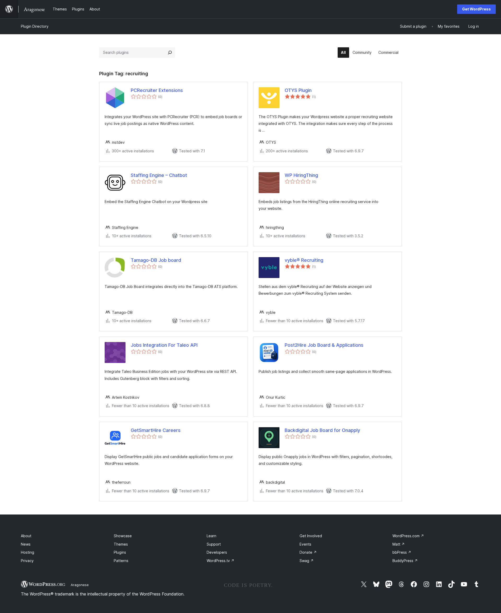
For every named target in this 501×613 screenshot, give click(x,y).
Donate (308, 552)
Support (214, 544)
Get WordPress (476, 9)
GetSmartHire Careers (156, 430)
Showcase (123, 536)
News (26, 544)
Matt (398, 544)
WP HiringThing (301, 175)
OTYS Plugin (298, 90)
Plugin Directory (35, 26)
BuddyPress (405, 560)
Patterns (121, 560)
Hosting (27, 552)
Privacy (27, 560)
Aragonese (80, 585)
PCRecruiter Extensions (157, 90)
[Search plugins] (170, 52)
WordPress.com (408, 536)
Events (305, 544)
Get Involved (311, 536)
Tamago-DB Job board (156, 260)
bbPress (401, 552)
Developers (217, 552)
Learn (211, 536)
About (26, 536)
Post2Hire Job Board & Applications (324, 345)
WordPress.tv (220, 560)
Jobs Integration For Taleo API (164, 345)
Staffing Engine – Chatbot (159, 175)
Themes (121, 544)
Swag (307, 560)
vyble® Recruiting (304, 260)
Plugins (120, 552)
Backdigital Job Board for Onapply (322, 430)
